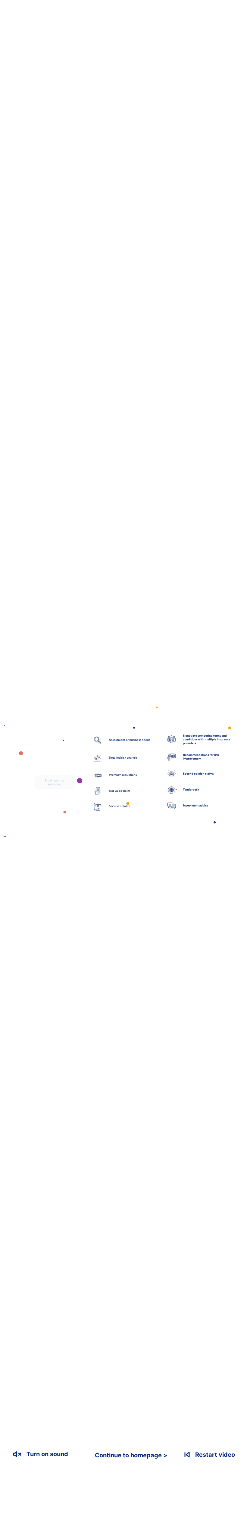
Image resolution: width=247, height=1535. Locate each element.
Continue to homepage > (131, 1455)
